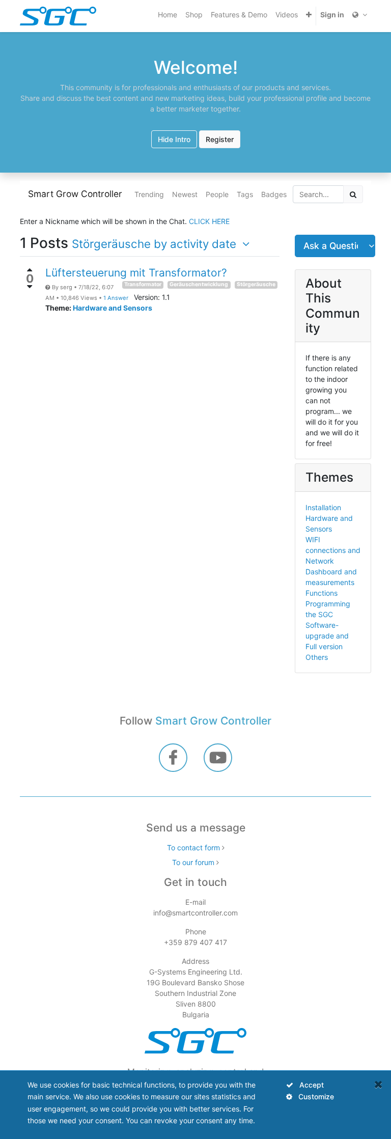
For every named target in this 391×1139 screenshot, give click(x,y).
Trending (149, 194)
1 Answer (116, 297)
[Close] (378, 1084)
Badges (274, 194)
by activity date (155, 244)
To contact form (193, 847)
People (217, 194)
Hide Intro (174, 139)
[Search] (353, 194)
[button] (309, 14)
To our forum (193, 862)
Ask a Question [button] (330, 245)
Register (220, 139)
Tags (245, 194)
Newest (185, 194)
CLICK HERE (209, 221)
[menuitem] (167, 14)
